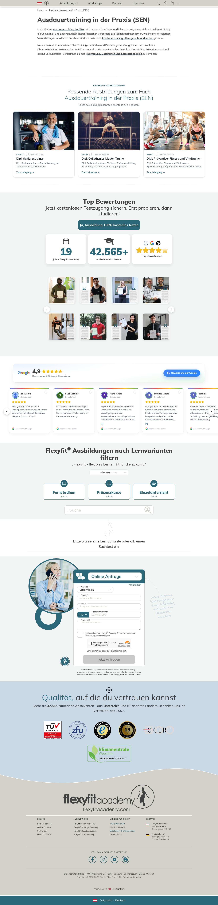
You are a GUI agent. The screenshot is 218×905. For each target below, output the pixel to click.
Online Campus (44, 827)
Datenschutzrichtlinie (74, 873)
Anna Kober (116, 393)
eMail (84, 603)
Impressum (131, 873)
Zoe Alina (26, 393)
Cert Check (42, 831)
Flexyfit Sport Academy (84, 824)
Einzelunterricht (154, 494)
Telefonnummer (100, 611)
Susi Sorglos (72, 393)
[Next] (171, 309)
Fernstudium (64, 494)
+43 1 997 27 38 (117, 824)
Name (84, 595)
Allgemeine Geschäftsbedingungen (108, 873)
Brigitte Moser (161, 393)
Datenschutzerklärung (110, 674)
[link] (46, 3)
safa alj (203, 393)
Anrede (85, 586)
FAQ (88, 873)
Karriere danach (44, 824)
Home (40, 10)
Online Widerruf (44, 834)
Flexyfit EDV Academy (84, 834)
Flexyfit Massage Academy (86, 827)
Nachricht (85, 620)
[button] (39, 3)
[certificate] (53, 730)
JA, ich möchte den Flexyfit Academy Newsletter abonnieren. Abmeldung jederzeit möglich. (111, 634)
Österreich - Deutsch (112, 900)
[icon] (92, 859)
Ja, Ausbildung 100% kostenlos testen (109, 225)
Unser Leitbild (116, 834)
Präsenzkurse (109, 494)
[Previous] (47, 309)
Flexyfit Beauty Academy (85, 831)
